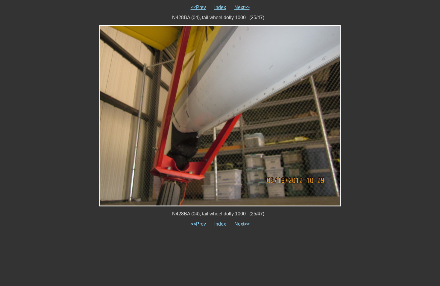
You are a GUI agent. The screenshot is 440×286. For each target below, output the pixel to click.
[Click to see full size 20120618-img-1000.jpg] (220, 115)
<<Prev (198, 7)
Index (220, 7)
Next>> (242, 7)
